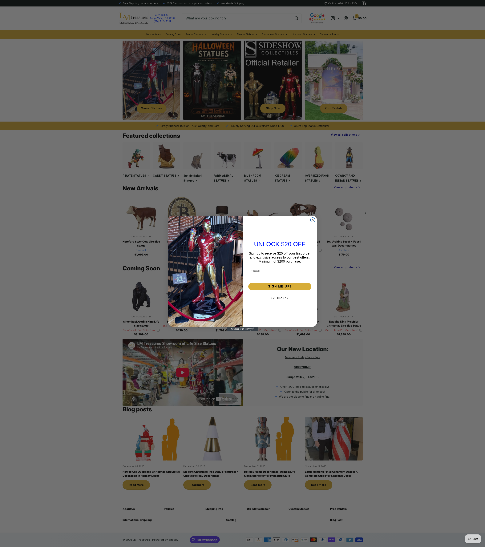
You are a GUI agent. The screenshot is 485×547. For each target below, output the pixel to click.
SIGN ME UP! (279, 286)
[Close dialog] (312, 220)
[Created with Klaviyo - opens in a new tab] (242, 329)
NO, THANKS (280, 298)
